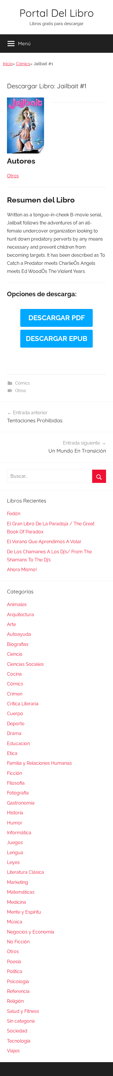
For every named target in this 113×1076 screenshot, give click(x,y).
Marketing (17, 882)
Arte (11, 624)
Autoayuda (19, 634)
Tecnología (18, 1041)
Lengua (15, 852)
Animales (17, 604)
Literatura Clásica (25, 872)
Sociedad (17, 1031)
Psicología (18, 981)
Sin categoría (21, 1021)
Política (14, 971)
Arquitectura (20, 614)
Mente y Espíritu (24, 912)
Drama (14, 733)
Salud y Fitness (23, 1011)
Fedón (13, 513)
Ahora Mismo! (22, 569)
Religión (15, 1001)
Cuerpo (15, 713)
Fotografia (18, 793)
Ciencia (14, 654)
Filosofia (16, 783)
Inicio (7, 63)
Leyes (13, 862)
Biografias (17, 644)
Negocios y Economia (30, 932)
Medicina (16, 902)
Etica (12, 753)
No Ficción (18, 941)
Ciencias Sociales (25, 664)
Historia (15, 813)
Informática (19, 832)
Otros (20, 390)
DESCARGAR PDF (56, 318)
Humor (14, 823)
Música (14, 922)
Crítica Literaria (23, 703)
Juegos (15, 842)
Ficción (14, 773)
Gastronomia (20, 803)
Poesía (14, 961)
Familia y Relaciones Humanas (39, 763)
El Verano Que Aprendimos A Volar (44, 541)
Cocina (14, 674)
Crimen (14, 694)
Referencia (18, 991)
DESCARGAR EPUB (56, 338)
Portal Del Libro (56, 12)
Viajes (13, 1050)
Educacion (18, 743)
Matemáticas (20, 892)
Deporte (15, 723)
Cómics (23, 63)
